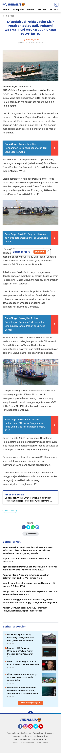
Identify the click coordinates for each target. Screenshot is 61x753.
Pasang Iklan (37, 733)
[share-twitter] (28, 527)
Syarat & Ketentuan (22, 739)
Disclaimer (49, 733)
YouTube (42, 730)
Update (40, 252)
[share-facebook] (24, 527)
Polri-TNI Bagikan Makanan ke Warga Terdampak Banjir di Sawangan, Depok (26, 238)
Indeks (30, 9)
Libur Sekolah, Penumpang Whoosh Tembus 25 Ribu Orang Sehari (21, 677)
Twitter (36, 730)
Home (6, 9)
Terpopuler (18, 9)
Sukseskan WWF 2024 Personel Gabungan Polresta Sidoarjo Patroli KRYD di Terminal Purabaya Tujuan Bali (28, 499)
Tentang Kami (13, 733)
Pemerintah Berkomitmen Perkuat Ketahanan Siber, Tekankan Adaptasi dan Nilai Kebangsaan (22, 690)
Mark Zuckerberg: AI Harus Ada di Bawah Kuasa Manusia (23, 663)
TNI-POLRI (9, 511)
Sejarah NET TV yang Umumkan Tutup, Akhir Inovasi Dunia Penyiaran (20, 651)
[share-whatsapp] (33, 527)
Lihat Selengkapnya (30, 702)
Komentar (31, 534)
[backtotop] (30, 713)
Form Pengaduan (39, 739)
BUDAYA (42, 9)
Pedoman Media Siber (22, 736)
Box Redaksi (25, 733)
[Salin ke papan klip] (37, 527)
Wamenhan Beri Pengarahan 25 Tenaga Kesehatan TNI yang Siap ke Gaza (26, 148)
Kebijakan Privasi (40, 736)
